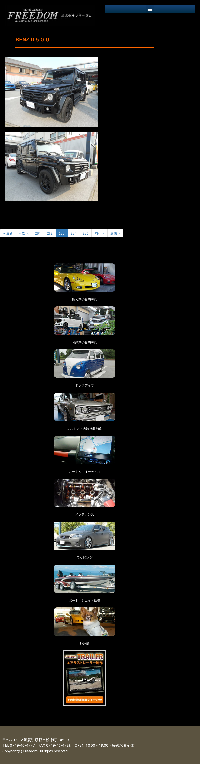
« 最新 (8, 233)
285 (86, 233)
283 (62, 233)
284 (74, 233)
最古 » (115, 233)
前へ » (99, 233)
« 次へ (24, 233)
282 (50, 233)
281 (38, 233)
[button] (150, 9)
